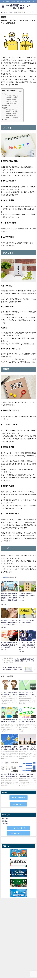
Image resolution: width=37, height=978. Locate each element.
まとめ (5, 119)
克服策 (5, 108)
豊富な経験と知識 (13, 96)
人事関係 (4, 17)
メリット (6, 94)
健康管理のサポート (14, 110)
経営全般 (5, 821)
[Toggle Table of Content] (19, 91)
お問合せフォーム (18, 804)
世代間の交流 (12, 115)
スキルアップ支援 (13, 111)
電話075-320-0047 (18, 797)
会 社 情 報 (20, 828)
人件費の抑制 (12, 103)
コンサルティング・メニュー (18, 833)
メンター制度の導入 (14, 117)
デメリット (6, 105)
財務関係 (5, 823)
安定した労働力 (13, 97)
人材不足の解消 (13, 101)
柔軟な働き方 (12, 113)
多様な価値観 (12, 99)
